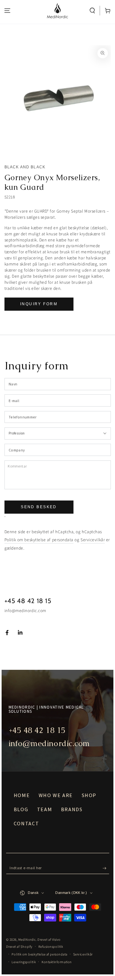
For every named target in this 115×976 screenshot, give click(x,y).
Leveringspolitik (24, 962)
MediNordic (27, 939)
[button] (92, 11)
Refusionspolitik (50, 946)
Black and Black (25, 167)
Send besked (39, 507)
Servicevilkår (92, 540)
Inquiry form (38, 304)
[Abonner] (106, 868)
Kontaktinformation (57, 962)
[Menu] (7, 11)
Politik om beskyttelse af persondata (38, 540)
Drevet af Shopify (19, 946)
